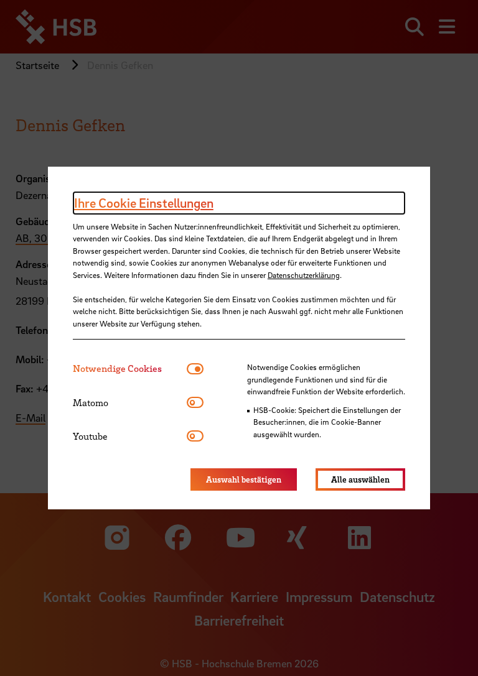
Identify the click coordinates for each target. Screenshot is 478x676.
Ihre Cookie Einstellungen (143, 203)
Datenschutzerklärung (304, 275)
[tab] (130, 368)
